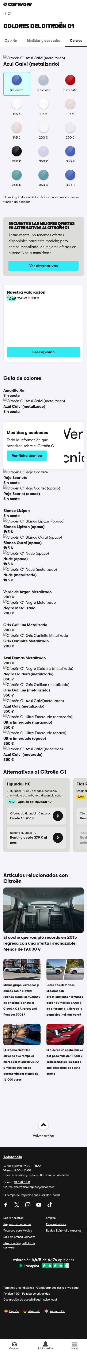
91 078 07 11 (22, 1182)
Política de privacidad (36, 1293)
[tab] (11, 41)
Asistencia (12, 1157)
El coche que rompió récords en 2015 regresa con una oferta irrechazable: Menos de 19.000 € (40, 943)
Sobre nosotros (13, 1217)
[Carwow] (17, 4)
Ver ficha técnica (27, 455)
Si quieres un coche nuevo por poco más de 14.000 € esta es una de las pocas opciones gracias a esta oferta (64, 1061)
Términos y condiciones (18, 1287)
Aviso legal (50, 1299)
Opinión (11, 41)
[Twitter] (17, 1206)
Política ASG (11, 1293)
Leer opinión (43, 352)
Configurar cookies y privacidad (57, 1287)
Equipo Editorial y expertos (63, 1230)
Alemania (34, 1311)
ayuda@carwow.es (42, 1187)
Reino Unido (57, 1311)
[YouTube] (39, 1206)
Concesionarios (56, 1224)
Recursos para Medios (17, 1230)
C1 (9, 13)
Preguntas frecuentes (17, 1224)
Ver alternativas (43, 266)
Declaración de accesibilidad (22, 1299)
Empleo (51, 1217)
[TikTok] (49, 1206)
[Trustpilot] (43, 1265)
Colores (76, 41)
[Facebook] (6, 1206)
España (14, 1311)
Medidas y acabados (43, 41)
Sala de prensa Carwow (19, 1237)
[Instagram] (28, 1206)
